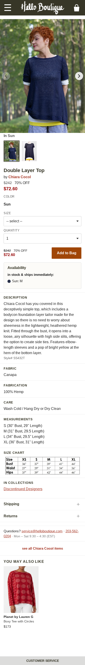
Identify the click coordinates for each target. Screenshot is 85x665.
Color (9, 196)
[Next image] (79, 76)
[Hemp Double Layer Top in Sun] (11, 151)
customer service (42, 660)
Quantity (11, 230)
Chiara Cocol (19, 177)
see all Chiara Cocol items (42, 548)
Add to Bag (66, 253)
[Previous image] (6, 76)
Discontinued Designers (23, 489)
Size (7, 213)
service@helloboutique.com (42, 531)
